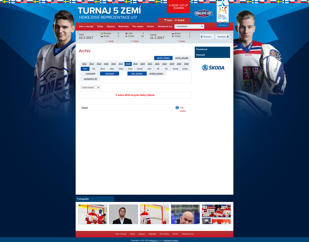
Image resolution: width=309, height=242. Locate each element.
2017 (121, 64)
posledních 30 (90, 79)
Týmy (100, 26)
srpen (149, 68)
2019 (135, 64)
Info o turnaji (86, 26)
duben (112, 68)
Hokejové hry (165, 26)
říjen (166, 68)
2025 (179, 64)
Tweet (84, 107)
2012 (84, 64)
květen (121, 68)
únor (93, 68)
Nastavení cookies (171, 240)
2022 (157, 64)
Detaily (111, 41)
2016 (113, 64)
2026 (186, 64)
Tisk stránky (183, 109)
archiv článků (163, 58)
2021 (150, 64)
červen (130, 68)
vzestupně (90, 73)
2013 (91, 64)
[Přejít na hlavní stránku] (109, 11)
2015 (106, 64)
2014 (99, 64)
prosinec (185, 68)
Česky (169, 20)
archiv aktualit (181, 58)
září (158, 68)
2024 (172, 64)
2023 (164, 64)
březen (102, 68)
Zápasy (111, 26)
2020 (142, 64)
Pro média (137, 26)
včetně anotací (156, 73)
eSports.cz (153, 240)
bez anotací (137, 73)
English (181, 20)
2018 (128, 64)
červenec (140, 68)
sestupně (109, 73)
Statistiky (123, 26)
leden (85, 68)
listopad (175, 68)
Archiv (150, 26)
